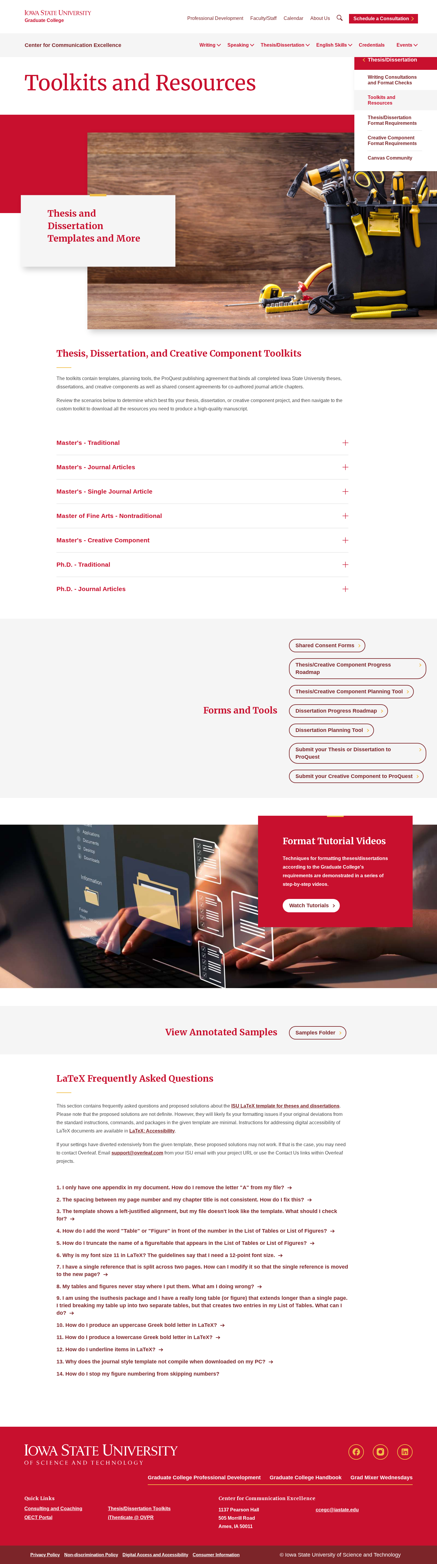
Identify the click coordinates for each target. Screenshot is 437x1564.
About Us (320, 18)
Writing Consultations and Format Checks (392, 80)
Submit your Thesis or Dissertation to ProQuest (343, 753)
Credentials (372, 45)
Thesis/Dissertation (392, 60)
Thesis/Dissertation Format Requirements (392, 120)
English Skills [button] (331, 45)
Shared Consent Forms (324, 645)
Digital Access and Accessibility (155, 1554)
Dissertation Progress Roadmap (336, 711)
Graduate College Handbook (306, 1477)
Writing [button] (207, 45)
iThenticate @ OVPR (131, 1517)
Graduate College (44, 20)
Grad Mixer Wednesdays (381, 1477)
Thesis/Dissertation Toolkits (139, 1508)
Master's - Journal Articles (95, 467)
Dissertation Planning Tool (329, 730)
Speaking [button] (238, 45)
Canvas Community (390, 157)
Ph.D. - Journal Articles (91, 588)
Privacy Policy (45, 1554)
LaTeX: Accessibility (152, 1130)
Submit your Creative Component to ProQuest (354, 776)
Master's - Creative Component (103, 540)
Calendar (293, 18)
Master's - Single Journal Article (104, 491)
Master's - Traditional (88, 442)
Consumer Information (216, 1554)
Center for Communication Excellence (73, 45)
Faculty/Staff (263, 18)
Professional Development (215, 18)
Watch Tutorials (309, 905)
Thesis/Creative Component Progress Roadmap (343, 668)
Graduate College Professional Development (204, 1477)
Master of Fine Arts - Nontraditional (109, 515)
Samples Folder (315, 1033)
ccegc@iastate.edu (337, 1509)
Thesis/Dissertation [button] (282, 45)
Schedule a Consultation (381, 18)
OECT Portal (38, 1517)
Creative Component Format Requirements (392, 140)
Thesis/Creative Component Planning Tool (349, 691)
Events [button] (404, 45)
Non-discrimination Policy (91, 1554)
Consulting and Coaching (53, 1508)
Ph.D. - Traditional (83, 564)
